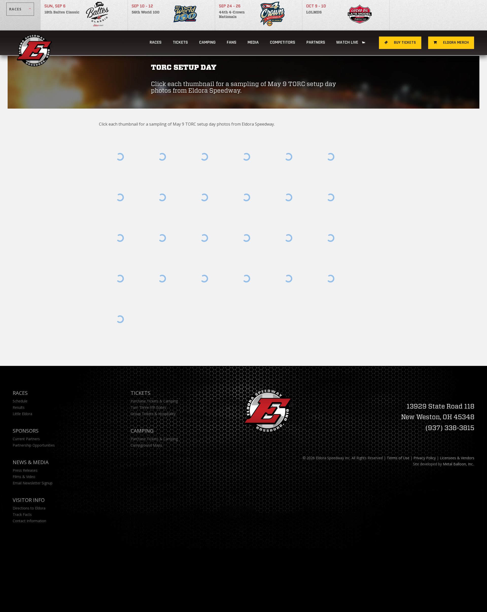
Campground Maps (146, 445)
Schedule (20, 401)
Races (156, 42)
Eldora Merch (455, 42)
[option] (84, 15)
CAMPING (207, 42)
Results (19, 407)
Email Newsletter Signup (33, 483)
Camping (142, 430)
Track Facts (22, 514)
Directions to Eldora (29, 508)
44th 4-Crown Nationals (232, 15)
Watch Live (347, 42)
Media (253, 42)
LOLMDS (314, 12)
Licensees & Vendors (457, 457)
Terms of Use (398, 457)
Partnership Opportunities (34, 445)
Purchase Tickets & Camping (154, 401)
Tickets (180, 42)
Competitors (282, 42)
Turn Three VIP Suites (148, 407)
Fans (231, 42)
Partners (315, 42)
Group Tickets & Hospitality (153, 413)
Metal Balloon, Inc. (458, 464)
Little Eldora (22, 413)
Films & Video (24, 476)
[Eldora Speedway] (35, 42)
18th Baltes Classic (61, 12)
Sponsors (26, 430)
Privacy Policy (424, 457)
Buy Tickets (404, 42)
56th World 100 (146, 12)
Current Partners (26, 438)
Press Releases (25, 470)
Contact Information (29, 520)
